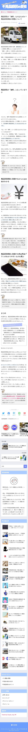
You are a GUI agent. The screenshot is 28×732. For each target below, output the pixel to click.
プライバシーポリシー (8, 701)
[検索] (25, 466)
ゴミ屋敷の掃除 (6, 678)
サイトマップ (5, 698)
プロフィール (5, 704)
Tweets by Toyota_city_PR (9, 714)
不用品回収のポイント (13, 418)
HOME (15, 725)
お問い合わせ (5, 695)
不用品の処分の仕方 (7, 681)
